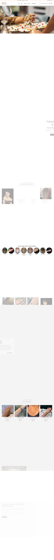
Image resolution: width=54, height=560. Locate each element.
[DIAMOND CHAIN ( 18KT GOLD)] (33, 411)
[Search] (40, 3)
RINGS (8, 418)
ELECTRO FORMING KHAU (47, 515)
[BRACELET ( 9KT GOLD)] (21, 193)
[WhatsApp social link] (51, 0)
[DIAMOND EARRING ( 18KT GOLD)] (42, 512)
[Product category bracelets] (49, 251)
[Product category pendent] (11, 251)
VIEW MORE (43, 134)
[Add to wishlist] (13, 288)
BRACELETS (20, 418)
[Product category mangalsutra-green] (24, 251)
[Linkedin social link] (50, 0)
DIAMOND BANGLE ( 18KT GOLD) (46, 417)
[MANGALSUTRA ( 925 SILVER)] (29, 516)
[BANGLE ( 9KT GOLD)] (33, 292)
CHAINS (3, 299)
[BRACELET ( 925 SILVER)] (21, 411)
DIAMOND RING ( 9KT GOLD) (35, 519)
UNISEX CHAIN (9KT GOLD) (48, 519)
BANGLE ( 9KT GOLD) (30, 298)
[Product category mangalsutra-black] (30, 251)
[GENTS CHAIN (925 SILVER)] (8, 292)
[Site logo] (4, 3)
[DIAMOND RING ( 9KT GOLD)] (29, 520)
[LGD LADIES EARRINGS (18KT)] (20, 292)
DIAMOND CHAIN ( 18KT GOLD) (33, 417)
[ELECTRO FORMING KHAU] (42, 516)
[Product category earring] (36, 251)
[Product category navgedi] (17, 251)
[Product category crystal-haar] (43, 251)
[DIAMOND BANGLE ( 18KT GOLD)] (46, 411)
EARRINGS (16, 299)
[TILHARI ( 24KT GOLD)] (46, 193)
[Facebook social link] (47, 0)
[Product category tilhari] (5, 251)
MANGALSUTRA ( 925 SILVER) (34, 516)
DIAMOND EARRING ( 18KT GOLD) (48, 512)
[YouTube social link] (49, 0)
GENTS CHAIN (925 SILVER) (6, 298)
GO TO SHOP (4, 486)
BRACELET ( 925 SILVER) (20, 417)
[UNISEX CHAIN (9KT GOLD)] (42, 520)
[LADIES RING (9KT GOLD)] (8, 411)
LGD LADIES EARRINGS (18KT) (19, 298)
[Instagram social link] (48, 0)
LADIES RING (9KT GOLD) (7, 417)
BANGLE (28, 299)
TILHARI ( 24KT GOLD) (34, 511)
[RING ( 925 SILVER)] (33, 193)
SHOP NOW (36, 134)
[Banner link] (8, 196)
